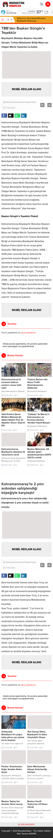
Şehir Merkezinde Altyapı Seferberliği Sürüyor (37, 769)
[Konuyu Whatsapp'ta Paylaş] (17, 115)
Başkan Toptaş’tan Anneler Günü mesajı (12, 803)
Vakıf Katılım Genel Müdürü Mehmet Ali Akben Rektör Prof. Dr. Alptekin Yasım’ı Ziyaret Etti (13, 420)
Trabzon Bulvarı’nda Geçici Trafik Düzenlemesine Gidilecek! (37, 383)
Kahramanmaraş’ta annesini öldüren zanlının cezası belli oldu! (11, 383)
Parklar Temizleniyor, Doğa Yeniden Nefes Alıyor (11, 769)
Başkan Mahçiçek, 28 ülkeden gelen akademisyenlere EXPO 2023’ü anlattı (39, 453)
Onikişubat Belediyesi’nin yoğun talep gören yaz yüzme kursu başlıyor (12, 736)
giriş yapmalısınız (28, 332)
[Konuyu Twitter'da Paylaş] (11, 115)
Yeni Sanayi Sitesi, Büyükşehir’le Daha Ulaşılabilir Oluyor (37, 734)
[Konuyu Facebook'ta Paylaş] (4, 115)
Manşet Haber (30, 102)
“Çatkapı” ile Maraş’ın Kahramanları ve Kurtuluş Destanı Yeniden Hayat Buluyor (38, 418)
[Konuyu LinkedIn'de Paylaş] (24, 115)
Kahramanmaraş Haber (15, 102)
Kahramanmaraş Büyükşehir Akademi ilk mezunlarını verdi (13, 452)
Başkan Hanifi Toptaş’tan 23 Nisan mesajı (37, 804)
